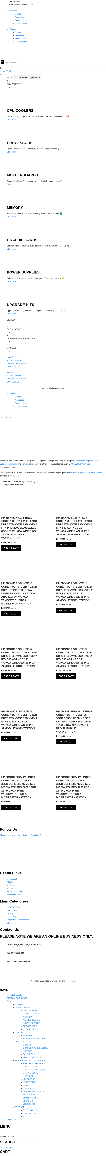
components (79, 461)
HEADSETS (28, 1076)
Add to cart (11, 548)
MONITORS (28, 1035)
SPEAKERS (28, 1101)
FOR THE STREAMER (33, 1063)
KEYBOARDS (29, 1079)
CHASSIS (27, 1045)
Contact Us (11, 1119)
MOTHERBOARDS (31, 1020)
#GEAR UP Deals (14, 360)
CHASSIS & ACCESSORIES (35, 1048)
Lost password (21, 23)
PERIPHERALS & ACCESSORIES (30, 1060)
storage (24, 464)
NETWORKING (29, 1088)
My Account (12, 11)
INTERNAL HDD (30, 1113)
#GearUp (19, 1004)
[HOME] (1, 986)
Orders (18, 14)
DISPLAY (19, 1032)
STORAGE (20, 1107)
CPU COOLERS (30, 1010)
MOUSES (27, 1085)
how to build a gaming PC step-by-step (85, 473)
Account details (21, 20)
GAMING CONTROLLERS (34, 1070)
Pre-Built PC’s (29, 1054)
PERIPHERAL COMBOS (33, 1091)
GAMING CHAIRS (31, 1067)
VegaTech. (14, 476)
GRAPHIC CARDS (31, 1014)
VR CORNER (29, 1104)
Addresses (19, 17)
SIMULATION (29, 1095)
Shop (9, 1001)
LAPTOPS (27, 1051)
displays (89, 461)
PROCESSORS (30, 1026)
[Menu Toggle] (1, 74)
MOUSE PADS (29, 1082)
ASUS (73, 464)
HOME (10, 357)
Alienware (86, 464)
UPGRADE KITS (30, 1029)
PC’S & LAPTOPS (23, 1042)
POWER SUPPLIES (31, 1023)
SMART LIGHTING (31, 1098)
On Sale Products (14, 995)
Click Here (11, 119)
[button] (53, 1132)
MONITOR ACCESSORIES (35, 1038)
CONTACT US (13, 366)
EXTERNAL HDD (30, 1110)
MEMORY (27, 1017)
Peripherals (12, 464)
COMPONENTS (22, 1007)
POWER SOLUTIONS (32, 1057)
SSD (25, 1116)
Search (3, 1137)
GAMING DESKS (30, 1073)
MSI (79, 464)
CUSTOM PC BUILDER (17, 363)
